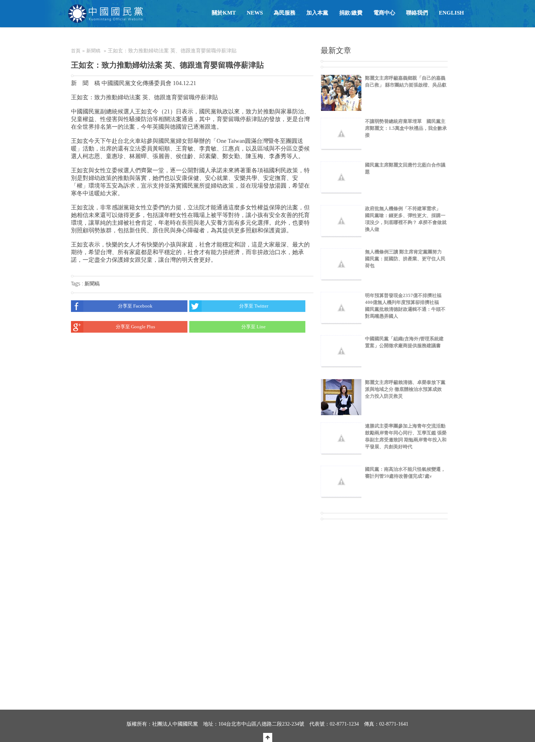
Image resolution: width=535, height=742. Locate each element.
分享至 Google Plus (135, 326)
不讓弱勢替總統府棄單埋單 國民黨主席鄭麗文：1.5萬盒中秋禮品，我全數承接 (406, 128)
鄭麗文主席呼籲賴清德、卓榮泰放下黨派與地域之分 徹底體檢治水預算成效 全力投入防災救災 (405, 389)
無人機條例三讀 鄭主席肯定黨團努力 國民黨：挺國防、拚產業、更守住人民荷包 (405, 258)
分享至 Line (253, 326)
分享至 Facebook (135, 306)
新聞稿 (93, 50)
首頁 (75, 50)
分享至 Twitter (253, 306)
